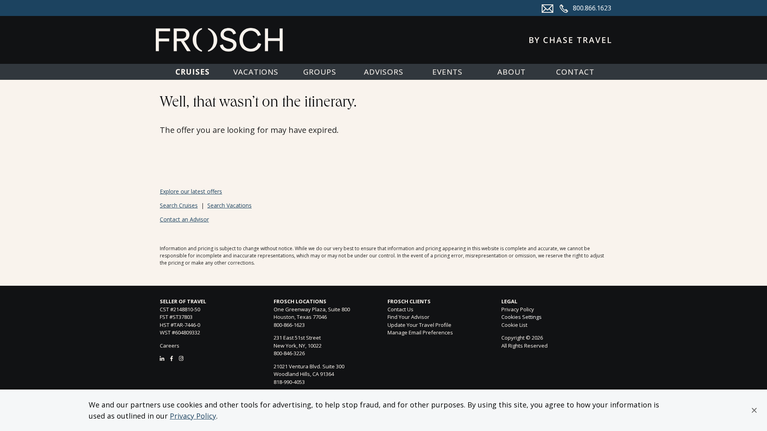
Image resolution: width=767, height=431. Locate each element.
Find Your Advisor (408, 316)
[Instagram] (181, 358)
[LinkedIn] (162, 358)
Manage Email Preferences (420, 332)
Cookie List (514, 324)
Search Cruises (179, 205)
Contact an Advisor (184, 219)
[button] (754, 410)
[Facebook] (171, 358)
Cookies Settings (521, 317)
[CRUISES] (192, 72)
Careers (169, 345)
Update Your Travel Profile (419, 324)
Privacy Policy (193, 416)
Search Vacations (229, 205)
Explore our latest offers (191, 191)
